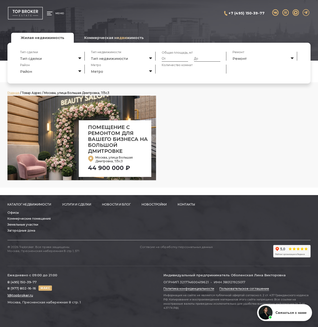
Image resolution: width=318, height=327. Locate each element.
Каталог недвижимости (29, 204)
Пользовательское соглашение (244, 288)
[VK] (275, 12)
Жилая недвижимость (42, 38)
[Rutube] (285, 12)
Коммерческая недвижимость (114, 38)
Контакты (186, 204)
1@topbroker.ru (20, 295)
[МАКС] (295, 12)
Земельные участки (22, 224)
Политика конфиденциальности (188, 288)
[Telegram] (306, 12)
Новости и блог (116, 204)
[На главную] (25, 13)
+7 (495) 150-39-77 (247, 13)
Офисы (13, 212)
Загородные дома (21, 230)
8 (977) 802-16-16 (21, 288)
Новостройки (154, 204)
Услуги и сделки (76, 204)
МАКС (45, 288)
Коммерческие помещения (29, 218)
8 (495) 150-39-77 (22, 282)
